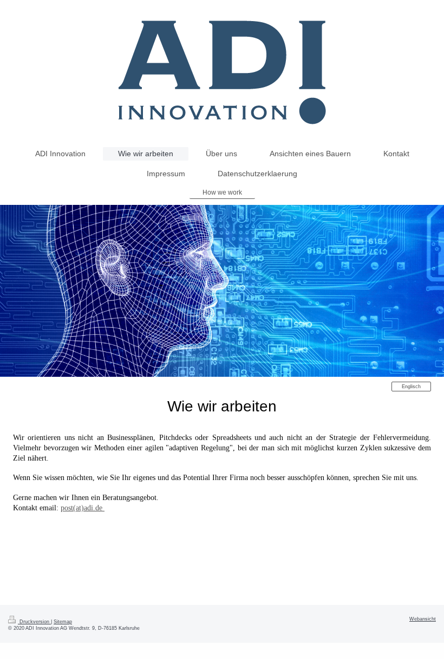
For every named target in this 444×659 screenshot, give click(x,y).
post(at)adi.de (83, 508)
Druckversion (34, 621)
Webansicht (422, 619)
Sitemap (63, 621)
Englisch (411, 386)
